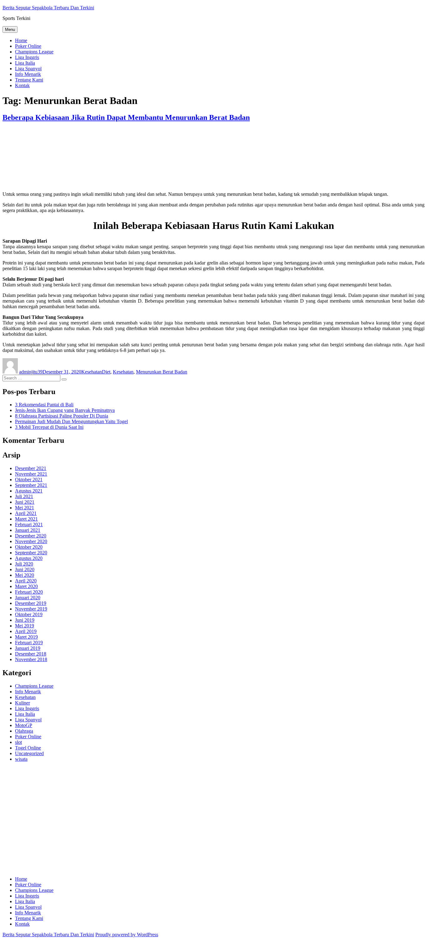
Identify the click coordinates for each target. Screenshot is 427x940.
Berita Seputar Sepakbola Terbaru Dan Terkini (48, 7)
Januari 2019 (27, 648)
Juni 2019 (24, 620)
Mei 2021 (24, 507)
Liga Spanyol (28, 68)
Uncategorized (29, 753)
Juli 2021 (24, 496)
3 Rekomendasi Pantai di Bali (44, 404)
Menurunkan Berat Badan (161, 371)
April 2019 (26, 631)
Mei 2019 (24, 625)
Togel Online (28, 747)
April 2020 (26, 580)
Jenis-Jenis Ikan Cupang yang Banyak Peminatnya (65, 410)
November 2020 (31, 541)
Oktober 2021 (29, 479)
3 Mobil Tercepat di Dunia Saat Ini (49, 427)
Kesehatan (91, 371)
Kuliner (22, 702)
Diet (106, 371)
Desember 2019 (30, 603)
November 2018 (31, 659)
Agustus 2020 (29, 558)
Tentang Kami (29, 79)
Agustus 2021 (29, 490)
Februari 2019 (29, 642)
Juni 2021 (24, 502)
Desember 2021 (30, 468)
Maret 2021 (26, 519)
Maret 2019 (26, 637)
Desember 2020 (30, 535)
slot (18, 742)
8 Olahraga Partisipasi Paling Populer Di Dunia (61, 415)
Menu (10, 29)
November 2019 (31, 608)
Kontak (22, 85)
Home (21, 40)
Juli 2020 (24, 563)
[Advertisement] (190, 822)
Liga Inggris (27, 57)
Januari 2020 (27, 597)
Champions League (34, 51)
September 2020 (31, 552)
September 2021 (31, 485)
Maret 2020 (26, 586)
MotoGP (23, 725)
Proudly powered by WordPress (126, 934)
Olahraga (24, 731)
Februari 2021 (29, 524)
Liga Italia (25, 63)
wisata (21, 759)
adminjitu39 (31, 371)
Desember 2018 (30, 653)
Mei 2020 (24, 575)
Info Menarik (28, 74)
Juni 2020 (24, 569)
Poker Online (28, 46)
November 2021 (31, 474)
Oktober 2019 (29, 614)
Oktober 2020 (29, 547)
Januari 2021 (27, 530)
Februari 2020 (29, 592)
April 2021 (26, 513)
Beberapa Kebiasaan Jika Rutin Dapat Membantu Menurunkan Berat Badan (126, 117)
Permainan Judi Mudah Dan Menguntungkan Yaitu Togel (71, 421)
